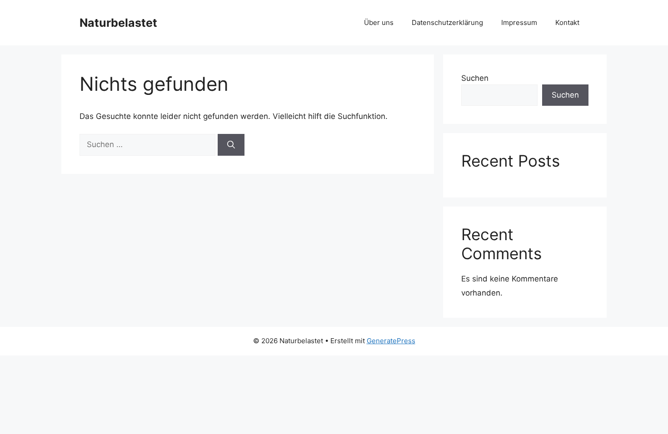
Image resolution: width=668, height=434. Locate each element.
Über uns (379, 22)
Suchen (475, 78)
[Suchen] (231, 145)
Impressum (519, 22)
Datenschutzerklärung (447, 22)
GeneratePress (391, 340)
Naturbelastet (118, 23)
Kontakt (567, 22)
